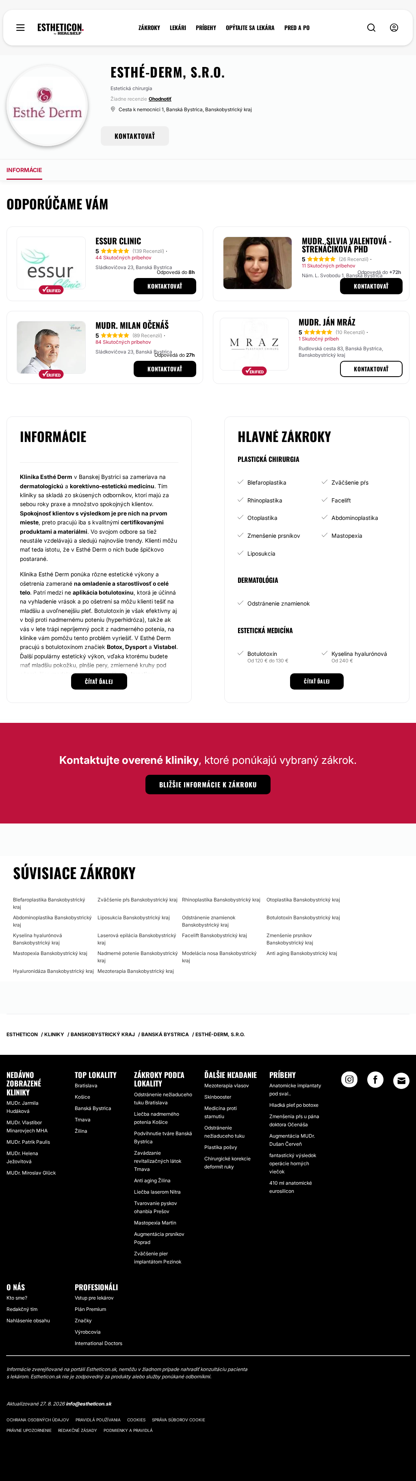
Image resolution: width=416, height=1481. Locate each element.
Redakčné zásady (77, 1430)
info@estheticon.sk (88, 1404)
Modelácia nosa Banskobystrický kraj (219, 957)
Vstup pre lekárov (94, 1298)
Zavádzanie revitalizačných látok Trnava (157, 1161)
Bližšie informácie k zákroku (208, 784)
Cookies (136, 1419)
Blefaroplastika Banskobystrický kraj (49, 903)
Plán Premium (90, 1309)
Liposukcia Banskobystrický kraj (134, 917)
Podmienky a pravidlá (128, 1430)
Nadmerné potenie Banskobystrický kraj (138, 957)
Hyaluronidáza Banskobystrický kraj (53, 971)
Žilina (81, 1131)
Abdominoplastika (355, 517)
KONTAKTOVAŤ (135, 136)
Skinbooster (217, 1097)
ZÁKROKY (149, 28)
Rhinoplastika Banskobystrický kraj (221, 900)
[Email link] (401, 1081)
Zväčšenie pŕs (350, 482)
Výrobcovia (88, 1332)
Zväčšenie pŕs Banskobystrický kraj (138, 900)
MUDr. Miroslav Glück (31, 1173)
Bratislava (86, 1085)
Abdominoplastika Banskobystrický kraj (52, 921)
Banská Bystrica (93, 1108)
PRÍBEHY (206, 28)
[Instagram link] (349, 1082)
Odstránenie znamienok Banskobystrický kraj (208, 921)
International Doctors (98, 1343)
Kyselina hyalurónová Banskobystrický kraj (37, 939)
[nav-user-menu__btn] (394, 27)
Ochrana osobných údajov (37, 1419)
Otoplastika (262, 517)
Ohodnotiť (160, 99)
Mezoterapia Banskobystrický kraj (136, 971)
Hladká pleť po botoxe (293, 1105)
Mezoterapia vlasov (226, 1085)
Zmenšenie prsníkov (273, 535)
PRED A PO (297, 28)
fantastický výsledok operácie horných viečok (292, 1163)
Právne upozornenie (29, 1430)
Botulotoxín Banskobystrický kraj (303, 917)
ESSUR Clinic (118, 241)
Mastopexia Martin (155, 1223)
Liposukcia (261, 553)
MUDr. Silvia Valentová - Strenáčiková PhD (346, 245)
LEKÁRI (178, 28)
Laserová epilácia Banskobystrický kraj (137, 939)
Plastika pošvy (220, 1147)
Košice (82, 1097)
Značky (83, 1320)
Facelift (341, 500)
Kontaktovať (164, 286)
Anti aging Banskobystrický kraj (301, 953)
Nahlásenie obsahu (28, 1320)
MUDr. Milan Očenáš (132, 325)
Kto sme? (16, 1298)
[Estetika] (61, 29)
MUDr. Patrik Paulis (28, 1142)
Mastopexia (347, 535)
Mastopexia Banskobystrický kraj (50, 953)
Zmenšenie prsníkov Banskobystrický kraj (289, 939)
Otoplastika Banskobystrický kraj (303, 900)
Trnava (83, 1120)
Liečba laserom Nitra (157, 1192)
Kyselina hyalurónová (359, 653)
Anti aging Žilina (152, 1180)
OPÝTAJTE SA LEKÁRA (250, 28)
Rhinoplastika (264, 500)
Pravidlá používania (98, 1419)
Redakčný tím (21, 1309)
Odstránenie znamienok (278, 603)
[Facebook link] (375, 1082)
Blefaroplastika (266, 482)
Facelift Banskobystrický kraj (214, 935)
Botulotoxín (262, 653)
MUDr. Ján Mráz (327, 322)
